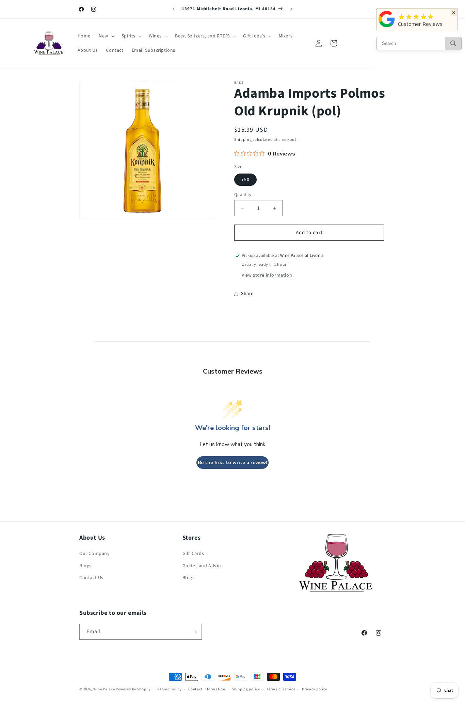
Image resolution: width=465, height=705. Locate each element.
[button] (106, 36)
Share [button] (247, 293)
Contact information (206, 688)
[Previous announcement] (173, 9)
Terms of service (281, 688)
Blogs (85, 565)
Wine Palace (104, 689)
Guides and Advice (202, 565)
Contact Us (91, 577)
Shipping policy (246, 688)
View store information (267, 275)
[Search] (453, 43)
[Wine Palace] (387, 27)
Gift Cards (193, 554)
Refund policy (169, 688)
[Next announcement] (291, 9)
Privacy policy (314, 688)
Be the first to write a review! (232, 462)
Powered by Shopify (133, 689)
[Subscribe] (194, 632)
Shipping (243, 140)
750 (245, 179)
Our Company (94, 554)
